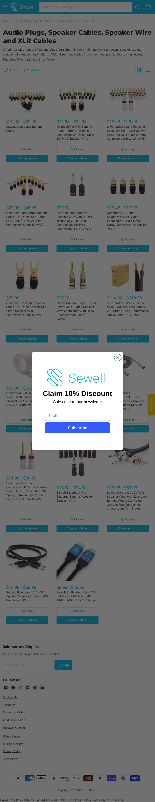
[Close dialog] (117, 357)
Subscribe (77, 428)
